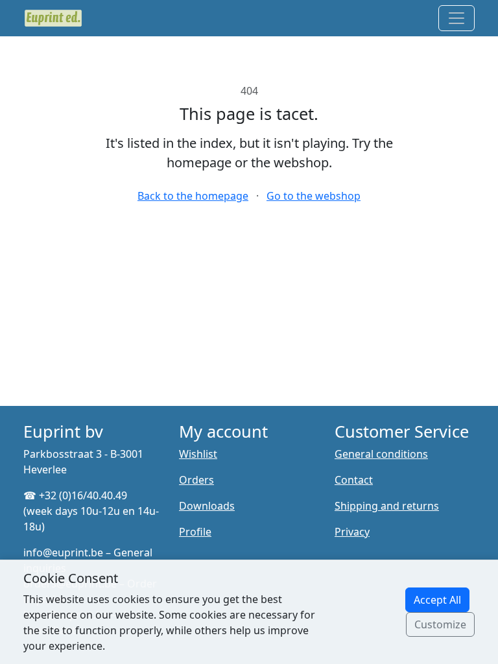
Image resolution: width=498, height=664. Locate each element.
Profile (195, 532)
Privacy (352, 532)
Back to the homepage (192, 196)
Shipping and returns (387, 506)
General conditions (381, 454)
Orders (196, 480)
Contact (354, 480)
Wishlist (198, 454)
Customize (440, 624)
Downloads (207, 506)
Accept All (437, 600)
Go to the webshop (314, 196)
